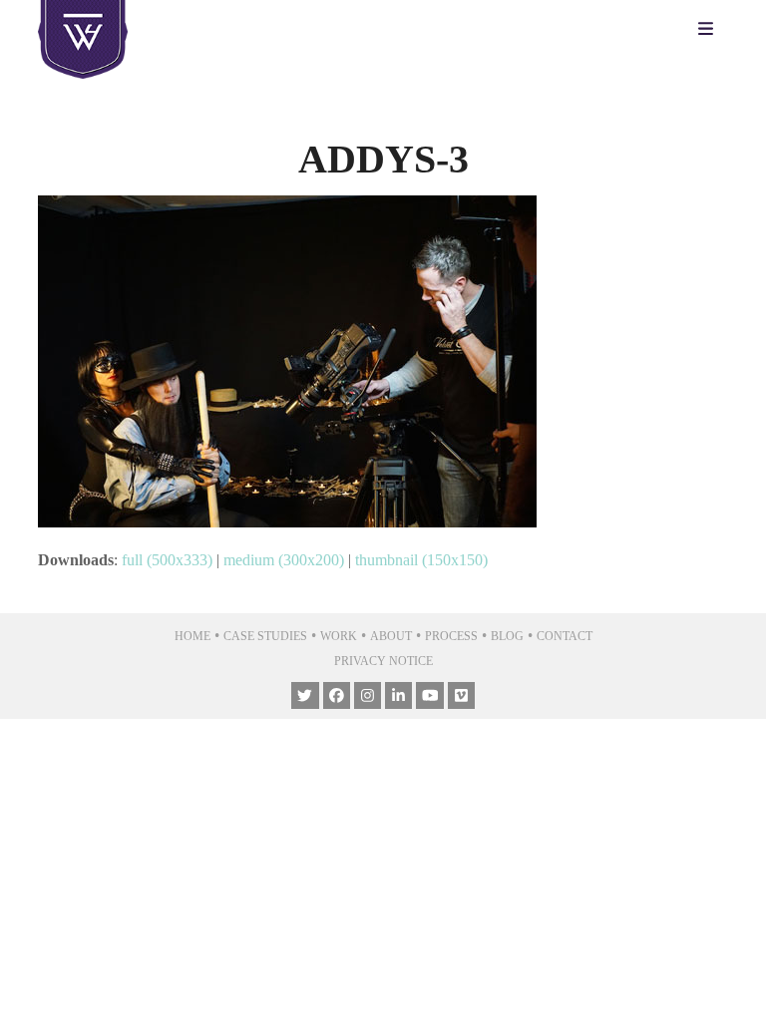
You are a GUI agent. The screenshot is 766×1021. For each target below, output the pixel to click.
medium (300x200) (283, 559)
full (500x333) (167, 559)
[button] (710, 30)
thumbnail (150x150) (421, 559)
